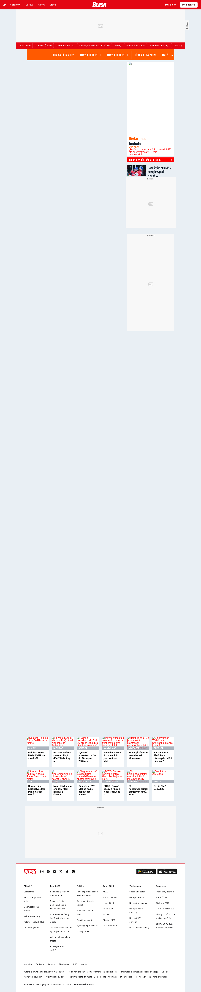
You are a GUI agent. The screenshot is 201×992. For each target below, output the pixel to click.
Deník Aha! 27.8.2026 (160, 787)
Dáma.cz (83, 748)
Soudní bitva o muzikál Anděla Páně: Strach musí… (36, 790)
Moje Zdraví (85, 782)
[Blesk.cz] (99, 4)
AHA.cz (31, 748)
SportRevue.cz (112, 782)
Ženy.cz (57, 782)
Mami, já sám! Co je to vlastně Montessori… (138, 755)
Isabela (137, 140)
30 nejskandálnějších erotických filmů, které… (138, 790)
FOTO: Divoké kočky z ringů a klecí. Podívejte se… (112, 790)
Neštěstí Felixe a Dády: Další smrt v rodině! (37, 755)
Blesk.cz (58, 748)
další (166, 55)
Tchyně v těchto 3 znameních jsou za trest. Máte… (112, 756)
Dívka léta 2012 (63, 55)
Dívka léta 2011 (90, 55)
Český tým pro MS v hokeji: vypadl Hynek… (159, 171)
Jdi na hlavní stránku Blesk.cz (145, 160)
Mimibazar (134, 748)
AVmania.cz (135, 782)
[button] (146, 871)
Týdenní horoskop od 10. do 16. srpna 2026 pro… (87, 756)
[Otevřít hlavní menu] (5, 5)
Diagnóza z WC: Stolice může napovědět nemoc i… (87, 790)
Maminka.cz (110, 748)
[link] (42, 872)
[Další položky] (181, 45)
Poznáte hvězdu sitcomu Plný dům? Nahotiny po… (62, 756)
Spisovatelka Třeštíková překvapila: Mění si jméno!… (163, 756)
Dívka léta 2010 (117, 55)
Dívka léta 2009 (145, 55)
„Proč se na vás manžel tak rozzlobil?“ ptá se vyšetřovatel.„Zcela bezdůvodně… (150, 152)
